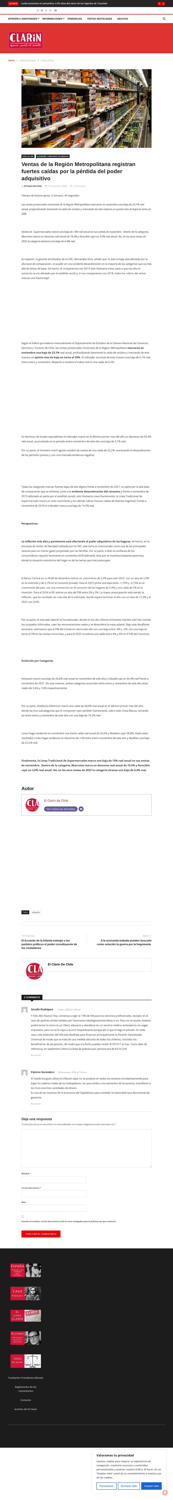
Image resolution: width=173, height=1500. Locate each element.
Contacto (25, 1400)
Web (23, 1202)
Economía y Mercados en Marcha (53, 156)
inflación (36, 912)
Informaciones (52, 18)
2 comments (79, 186)
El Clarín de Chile (33, 186)
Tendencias (74, 18)
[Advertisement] (86, 308)
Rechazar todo (129, 1486)
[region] (129, 1471)
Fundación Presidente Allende (25, 1377)
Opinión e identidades (22, 18)
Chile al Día (47, 60)
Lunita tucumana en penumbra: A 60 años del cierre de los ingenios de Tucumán (64, 3)
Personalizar (106, 1486)
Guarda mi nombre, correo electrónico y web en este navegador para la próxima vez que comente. (68, 1221)
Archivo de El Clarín (25, 1409)
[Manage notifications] (165, 1492)
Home (11, 60)
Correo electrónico (31, 1187)
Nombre (26, 1173)
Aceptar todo (151, 1486)
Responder (36, 1055)
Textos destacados (99, 18)
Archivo (122, 18)
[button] (159, 3)
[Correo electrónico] (81, 809)
